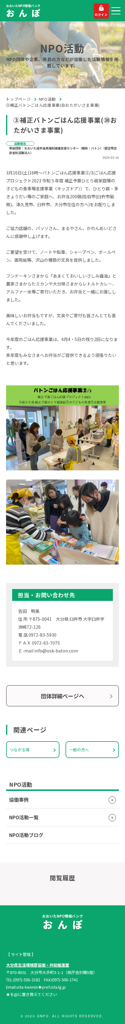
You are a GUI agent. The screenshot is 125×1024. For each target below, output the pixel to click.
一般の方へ (79, 750)
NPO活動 (47, 99)
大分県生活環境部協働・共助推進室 (37, 965)
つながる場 (19, 750)
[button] (115, 11)
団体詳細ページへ (62, 696)
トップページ (18, 99)
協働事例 (19, 799)
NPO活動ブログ (26, 835)
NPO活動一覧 (24, 817)
